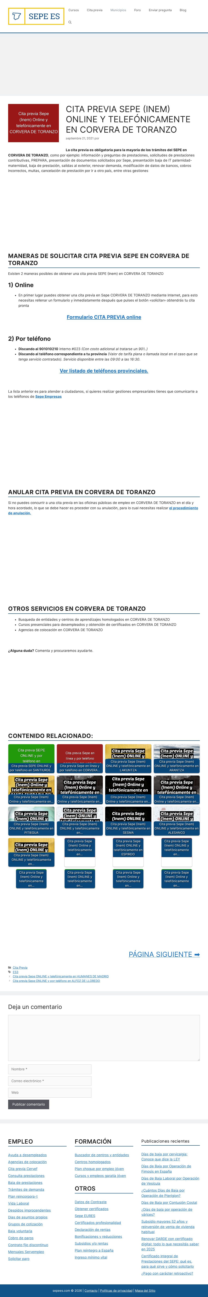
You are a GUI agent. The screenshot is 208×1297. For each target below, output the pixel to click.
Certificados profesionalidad (98, 1223)
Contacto (91, 1291)
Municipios (118, 10)
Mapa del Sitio (145, 1291)
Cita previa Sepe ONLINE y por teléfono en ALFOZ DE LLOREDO (56, 980)
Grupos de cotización (25, 1224)
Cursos (73, 10)
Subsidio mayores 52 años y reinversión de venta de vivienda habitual (168, 1226)
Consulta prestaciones (26, 1176)
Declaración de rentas (92, 1230)
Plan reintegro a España (94, 1250)
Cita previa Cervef (22, 1169)
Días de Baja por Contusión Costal (169, 1203)
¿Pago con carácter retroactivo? (167, 1273)
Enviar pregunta (160, 10)
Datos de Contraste (91, 1202)
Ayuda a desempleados (27, 1155)
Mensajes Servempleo (26, 1252)
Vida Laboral (18, 1203)
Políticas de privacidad (116, 1291)
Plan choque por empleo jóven (99, 1169)
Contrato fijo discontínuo (28, 1245)
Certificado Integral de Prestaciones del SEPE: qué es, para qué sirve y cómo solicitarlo (167, 1261)
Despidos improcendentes (29, 1210)
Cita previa (94, 10)
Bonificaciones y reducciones (98, 1237)
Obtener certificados (91, 1209)
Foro (137, 10)
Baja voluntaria (20, 1231)
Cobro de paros (21, 1238)
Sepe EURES (85, 1216)
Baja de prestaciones (25, 1183)
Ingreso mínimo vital (91, 1257)
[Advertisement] (104, 65)
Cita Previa (20, 967)
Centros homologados (93, 1162)
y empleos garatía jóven (106, 1176)
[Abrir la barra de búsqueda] (70, 22)
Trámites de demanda (26, 1190)
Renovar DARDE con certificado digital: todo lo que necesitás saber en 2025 (170, 1244)
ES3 (15, 972)
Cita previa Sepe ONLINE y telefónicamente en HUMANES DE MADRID (61, 976)
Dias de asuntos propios (28, 1217)
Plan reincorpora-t (23, 1196)
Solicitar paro (18, 1259)
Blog (183, 10)
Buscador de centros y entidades (102, 1155)
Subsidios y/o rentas (91, 1243)
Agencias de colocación (27, 1162)
